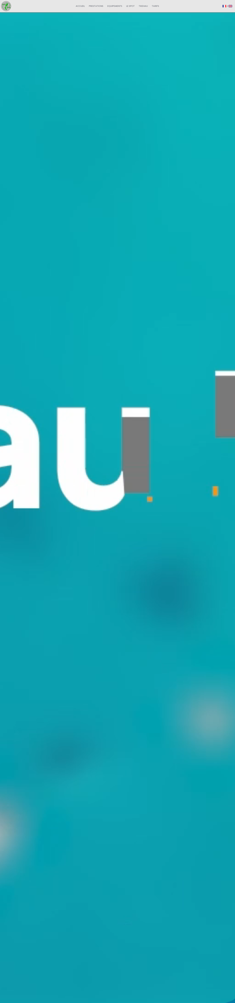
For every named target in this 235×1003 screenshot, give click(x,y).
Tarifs (155, 6)
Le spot (130, 6)
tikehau (143, 6)
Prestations (96, 6)
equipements (114, 6)
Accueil (80, 6)
